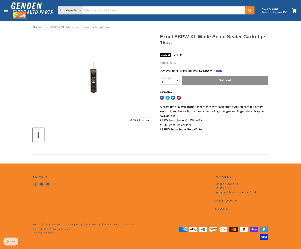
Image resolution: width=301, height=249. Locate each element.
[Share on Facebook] (162, 98)
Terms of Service (53, 224)
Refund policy (111, 224)
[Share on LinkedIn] (173, 98)
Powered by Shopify (43, 232)
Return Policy (93, 224)
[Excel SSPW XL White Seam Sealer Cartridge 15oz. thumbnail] (38, 135)
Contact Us (129, 224)
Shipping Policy (74, 224)
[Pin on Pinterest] (179, 98)
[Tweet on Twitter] (167, 98)
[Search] (249, 10)
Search (36, 224)
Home (37, 27)
